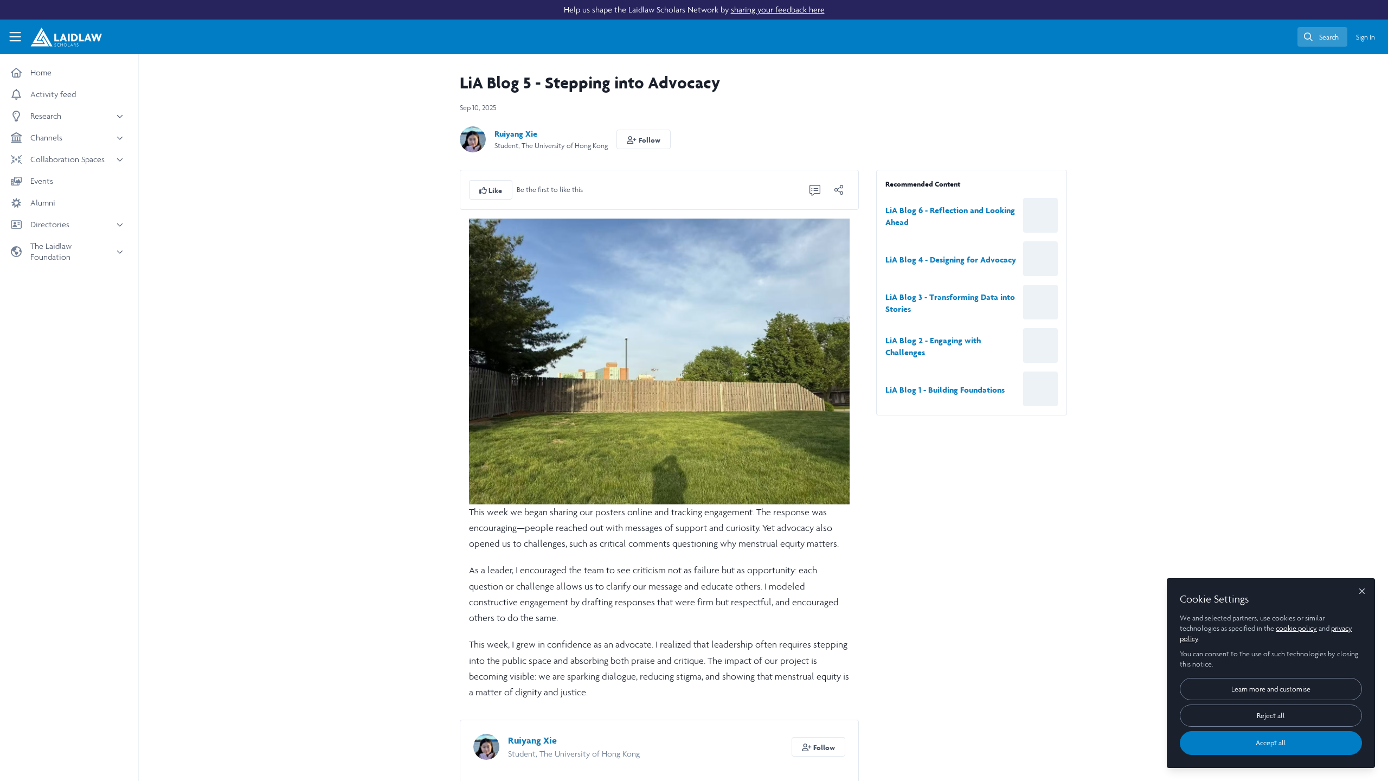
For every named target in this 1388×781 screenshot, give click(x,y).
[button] (643, 139)
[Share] (839, 190)
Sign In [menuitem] (1365, 37)
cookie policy (1296, 628)
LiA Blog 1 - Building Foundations (945, 390)
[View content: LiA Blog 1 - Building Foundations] (1040, 389)
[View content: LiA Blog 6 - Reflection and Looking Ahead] (1040, 215)
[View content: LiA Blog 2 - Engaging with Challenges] (1040, 345)
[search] (1322, 37)
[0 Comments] (815, 190)
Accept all (1271, 742)
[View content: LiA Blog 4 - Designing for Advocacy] (1040, 258)
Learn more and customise (1270, 689)
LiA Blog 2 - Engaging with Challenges (933, 346)
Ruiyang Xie (515, 134)
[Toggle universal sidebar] (15, 37)
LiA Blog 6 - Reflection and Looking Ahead (950, 216)
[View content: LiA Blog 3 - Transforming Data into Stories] (1040, 302)
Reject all (1271, 715)
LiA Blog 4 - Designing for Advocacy (950, 259)
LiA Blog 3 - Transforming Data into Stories (950, 303)
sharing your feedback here (778, 9)
